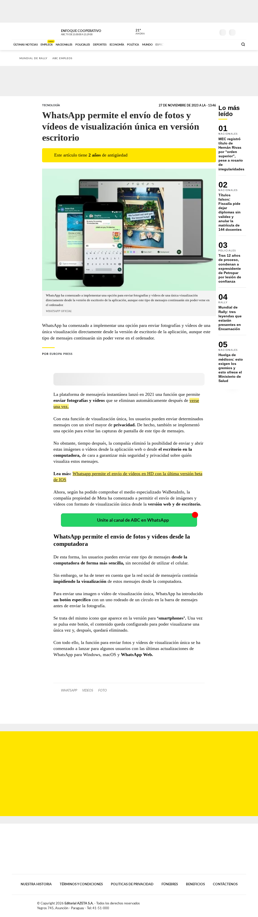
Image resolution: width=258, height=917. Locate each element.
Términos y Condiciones (81, 884)
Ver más (232, 150)
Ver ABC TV (86, 32)
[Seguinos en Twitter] (197, 31)
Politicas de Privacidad (132, 884)
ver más (137, 32)
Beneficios (195, 884)
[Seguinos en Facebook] (190, 31)
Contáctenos (225, 884)
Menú (242, 32)
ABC (25, 31)
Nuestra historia (36, 884)
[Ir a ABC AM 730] (208, 44)
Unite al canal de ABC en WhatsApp (133, 520)
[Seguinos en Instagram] (212, 31)
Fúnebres (170, 884)
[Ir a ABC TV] (194, 44)
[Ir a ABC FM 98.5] (228, 44)
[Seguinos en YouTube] (205, 31)
